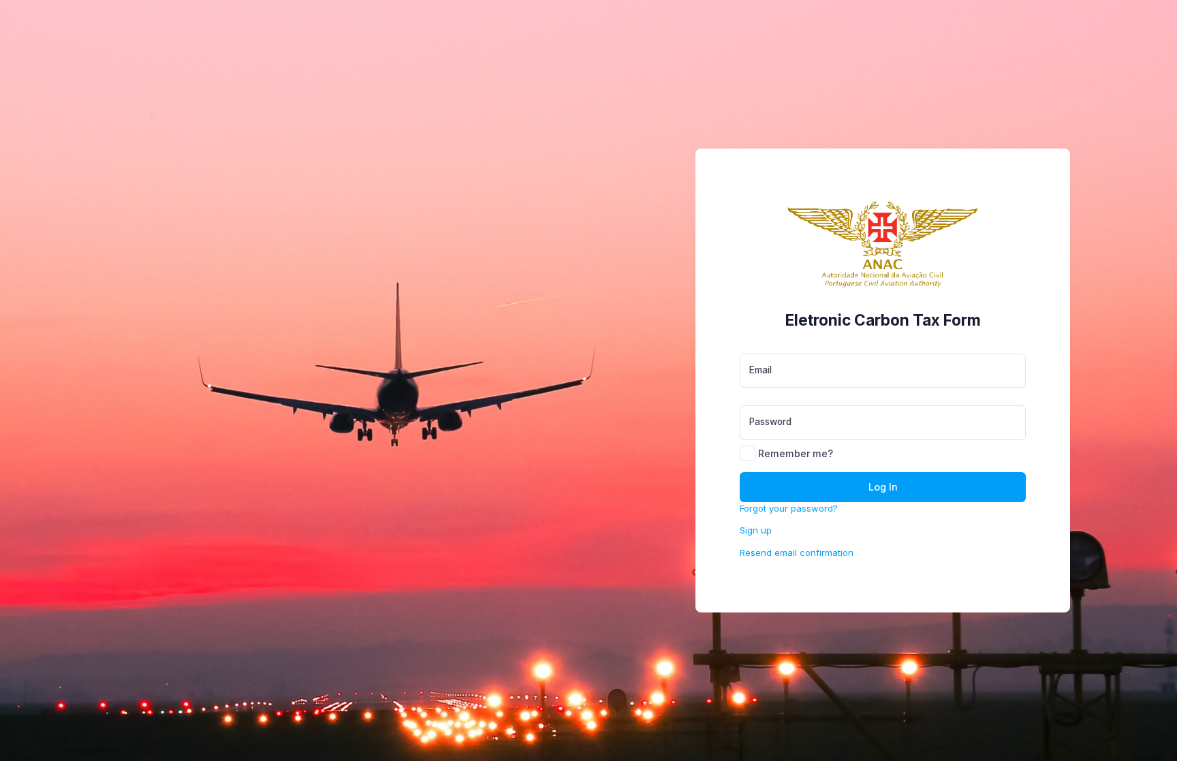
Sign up (756, 530)
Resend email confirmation (796, 552)
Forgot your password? (789, 508)
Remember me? (794, 453)
